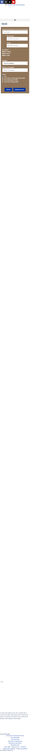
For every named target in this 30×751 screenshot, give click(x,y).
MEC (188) (6, 55)
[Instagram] (6, 2)
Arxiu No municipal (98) (11, 81)
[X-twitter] (10, 2)
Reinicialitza (19, 89)
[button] (15, 20)
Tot (5, 76)
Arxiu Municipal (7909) (11, 80)
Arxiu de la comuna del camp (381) (14, 78)
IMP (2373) (6, 53)
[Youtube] (13, 2)
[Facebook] (2, 2)
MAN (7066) (7, 51)
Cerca (8, 89)
